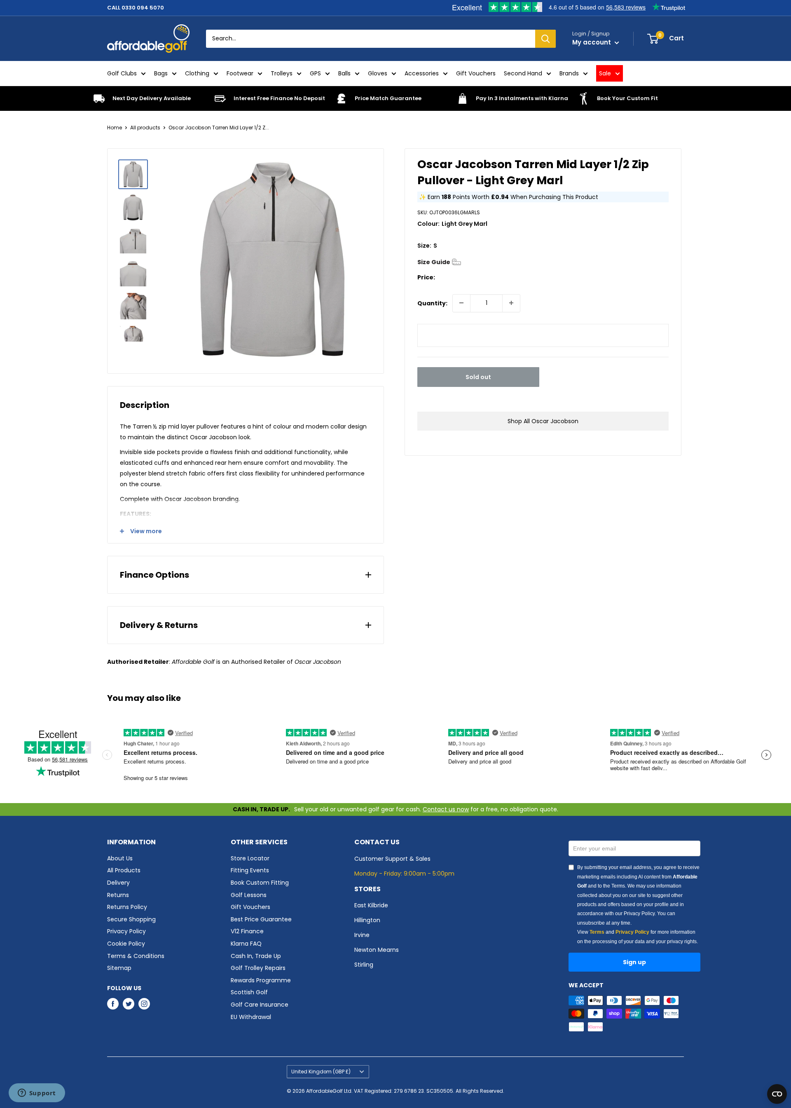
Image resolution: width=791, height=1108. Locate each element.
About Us (120, 858)
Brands (569, 73)
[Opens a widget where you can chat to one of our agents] (36, 1093)
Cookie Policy (126, 943)
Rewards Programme (261, 980)
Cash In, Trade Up (256, 956)
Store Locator (250, 858)
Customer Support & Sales (392, 859)
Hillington (367, 920)
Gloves (377, 73)
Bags (161, 73)
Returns (118, 895)
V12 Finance (247, 931)
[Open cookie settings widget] (777, 1094)
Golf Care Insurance (259, 1004)
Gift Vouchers (476, 73)
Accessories (422, 73)
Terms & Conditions (135, 956)
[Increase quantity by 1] (511, 303)
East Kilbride (371, 905)
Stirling (363, 964)
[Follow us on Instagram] (144, 1004)
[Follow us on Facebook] (113, 1004)
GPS (315, 73)
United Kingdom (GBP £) (321, 1071)
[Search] (545, 39)
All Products (123, 870)
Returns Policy (127, 907)
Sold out (478, 376)
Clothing (197, 73)
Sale (605, 73)
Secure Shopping (131, 919)
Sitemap (119, 968)
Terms (597, 932)
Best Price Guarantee (261, 919)
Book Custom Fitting (260, 882)
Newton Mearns (376, 950)
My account (592, 42)
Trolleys (282, 73)
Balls (344, 73)
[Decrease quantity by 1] (461, 303)
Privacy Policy (126, 931)
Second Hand (523, 73)
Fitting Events (250, 870)
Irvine (362, 935)
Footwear (240, 73)
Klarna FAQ (246, 943)
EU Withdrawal (251, 1017)
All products (145, 127)
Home (114, 127)
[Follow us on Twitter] (128, 1004)
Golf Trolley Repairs (258, 968)
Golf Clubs (122, 73)
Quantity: (432, 303)
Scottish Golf (249, 992)
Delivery (118, 882)
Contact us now (446, 809)
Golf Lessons (249, 895)
